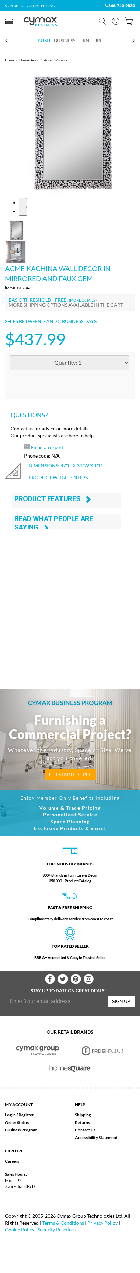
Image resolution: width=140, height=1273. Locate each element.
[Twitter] (63, 979)
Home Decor (29, 60)
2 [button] (22, 211)
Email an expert (47, 447)
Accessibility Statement (96, 1137)
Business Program (21, 1129)
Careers (12, 1161)
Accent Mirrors (55, 60)
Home (9, 60)
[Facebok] (50, 979)
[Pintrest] (76, 979)
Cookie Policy (19, 1229)
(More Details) (83, 300)
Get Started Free (70, 774)
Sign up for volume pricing (30, 6)
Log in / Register (19, 1114)
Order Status (17, 1122)
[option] (70, 131)
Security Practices (57, 1229)
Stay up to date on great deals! (68, 990)
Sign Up (121, 1001)
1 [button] (22, 202)
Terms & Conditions (63, 1223)
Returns (82, 1122)
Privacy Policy (102, 1223)
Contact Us (85, 1129)
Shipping (83, 1114)
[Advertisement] (70, 601)
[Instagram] (89, 979)
